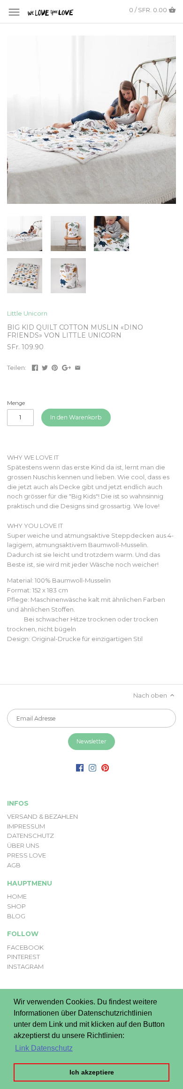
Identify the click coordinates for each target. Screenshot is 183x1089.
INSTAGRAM (25, 966)
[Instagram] (92, 767)
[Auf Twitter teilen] (45, 366)
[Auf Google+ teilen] (66, 366)
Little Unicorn (27, 313)
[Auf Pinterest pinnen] (55, 366)
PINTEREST (23, 956)
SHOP (16, 906)
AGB (14, 865)
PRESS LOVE (26, 855)
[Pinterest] (105, 767)
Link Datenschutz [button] (44, 1048)
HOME (17, 896)
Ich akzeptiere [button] (91, 1072)
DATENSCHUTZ (30, 835)
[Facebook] (80, 767)
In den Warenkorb (76, 417)
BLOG (16, 916)
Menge (16, 403)
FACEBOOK (25, 947)
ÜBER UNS (23, 845)
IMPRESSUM (26, 826)
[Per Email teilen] (78, 366)
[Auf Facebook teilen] (35, 366)
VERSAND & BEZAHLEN (42, 816)
